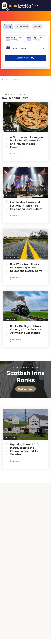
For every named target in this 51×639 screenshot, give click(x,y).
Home (6, 79)
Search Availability (25, 58)
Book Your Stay (25, 389)
